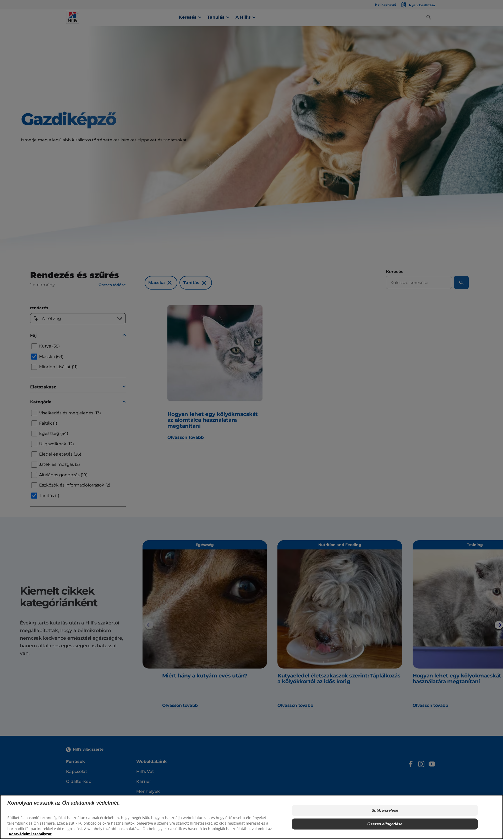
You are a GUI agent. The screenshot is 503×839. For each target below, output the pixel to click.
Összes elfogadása (385, 824)
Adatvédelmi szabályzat (30, 833)
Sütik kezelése (384, 810)
